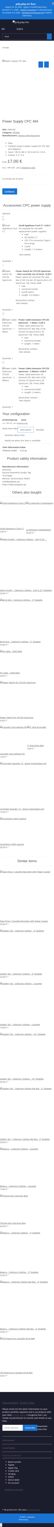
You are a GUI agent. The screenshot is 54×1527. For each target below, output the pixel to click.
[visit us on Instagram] (4, 1504)
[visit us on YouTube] (4, 1501)
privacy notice (18, 1415)
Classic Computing (28, 10)
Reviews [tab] (40, 429)
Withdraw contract (14, 1489)
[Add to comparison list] (40, 64)
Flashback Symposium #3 (32, 12)
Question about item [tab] (15, 435)
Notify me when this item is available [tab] (22, 440)
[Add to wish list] (46, 64)
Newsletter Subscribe (42, 1428)
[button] (9, 29)
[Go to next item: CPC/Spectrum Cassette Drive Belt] (16, 48)
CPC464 (16, 132)
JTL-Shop (32, 1519)
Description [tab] (25, 429)
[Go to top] (1, 1525)
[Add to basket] (4, 57)
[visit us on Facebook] (4, 1494)
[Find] (49, 36)
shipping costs (28, 167)
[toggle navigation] (6, 22)
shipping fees (33, 1509)
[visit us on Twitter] (4, 1497)
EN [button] (3, 29)
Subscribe (30, 1427)
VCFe (25, 7)
